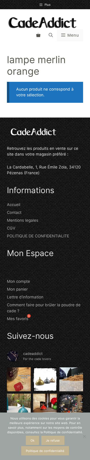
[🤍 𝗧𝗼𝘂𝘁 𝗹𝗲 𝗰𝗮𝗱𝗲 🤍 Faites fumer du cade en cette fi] (71, 405)
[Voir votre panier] (38, 35)
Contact (14, 212)
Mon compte (18, 281)
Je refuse (53, 440)
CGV (11, 228)
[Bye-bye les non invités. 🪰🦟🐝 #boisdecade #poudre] (19, 405)
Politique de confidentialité (45, 451)
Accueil (13, 204)
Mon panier (17, 289)
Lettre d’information (25, 297)
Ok (32, 440)
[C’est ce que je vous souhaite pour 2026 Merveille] (19, 379)
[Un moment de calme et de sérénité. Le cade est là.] (45, 405)
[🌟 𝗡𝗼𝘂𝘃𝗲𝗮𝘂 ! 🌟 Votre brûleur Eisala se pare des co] (45, 379)
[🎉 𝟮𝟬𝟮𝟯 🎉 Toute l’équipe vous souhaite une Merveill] (71, 379)
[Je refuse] (84, 436)
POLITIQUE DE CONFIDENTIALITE (38, 236)
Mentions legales (22, 220)
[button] (51, 35)
